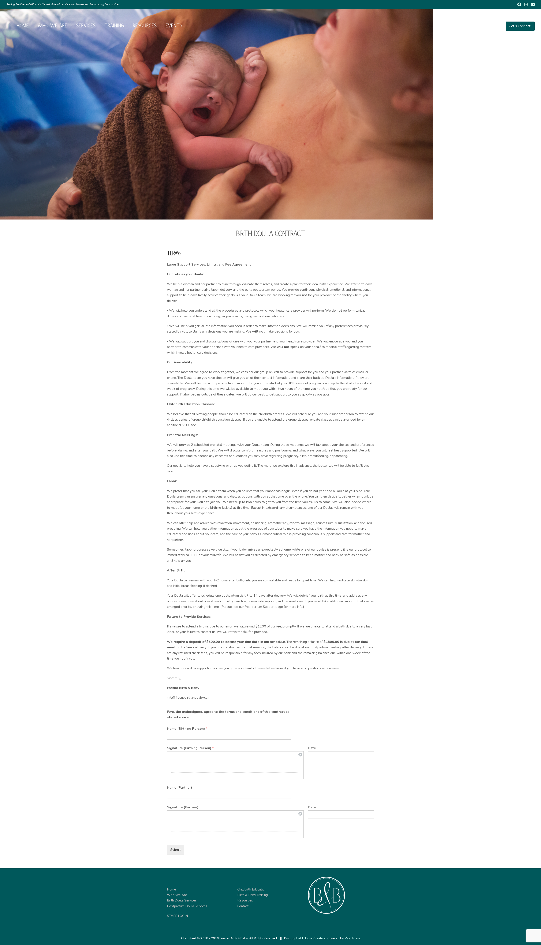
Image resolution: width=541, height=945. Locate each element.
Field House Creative (310, 938)
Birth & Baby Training (252, 895)
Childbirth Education (251, 889)
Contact (243, 906)
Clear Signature (300, 755)
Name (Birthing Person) (187, 729)
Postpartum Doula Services (187, 906)
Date (312, 748)
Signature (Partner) (182, 807)
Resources (245, 900)
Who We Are (177, 895)
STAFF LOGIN (177, 916)
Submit (175, 849)
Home (171, 889)
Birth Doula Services (182, 900)
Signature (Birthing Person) (190, 748)
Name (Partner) (179, 787)
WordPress (352, 938)
